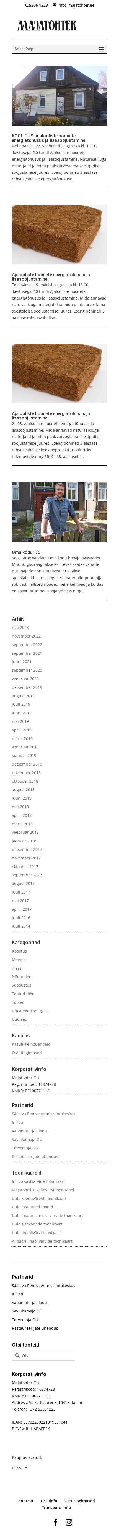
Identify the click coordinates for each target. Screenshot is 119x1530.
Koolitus (19, 951)
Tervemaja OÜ (25, 1147)
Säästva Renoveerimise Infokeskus (43, 1113)
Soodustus (21, 985)
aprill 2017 (22, 909)
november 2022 (26, 636)
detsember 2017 (27, 849)
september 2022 (27, 644)
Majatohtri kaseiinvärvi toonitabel (43, 1190)
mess (17, 968)
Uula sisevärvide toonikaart (37, 1224)
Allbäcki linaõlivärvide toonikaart (42, 1241)
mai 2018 (20, 806)
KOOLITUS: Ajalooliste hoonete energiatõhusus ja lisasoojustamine (48, 138)
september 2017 (27, 874)
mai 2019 (20, 721)
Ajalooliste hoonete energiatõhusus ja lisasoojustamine (51, 277)
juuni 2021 (22, 661)
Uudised (19, 1019)
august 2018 (23, 789)
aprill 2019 (22, 730)
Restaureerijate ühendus (35, 1156)
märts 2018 (22, 824)
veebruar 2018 (25, 832)
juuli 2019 (21, 704)
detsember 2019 (27, 687)
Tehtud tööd (23, 993)
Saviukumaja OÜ (27, 1139)
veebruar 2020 (25, 678)
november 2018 (26, 772)
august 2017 (23, 883)
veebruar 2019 (25, 746)
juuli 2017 (21, 892)
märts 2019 (22, 738)
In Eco (17, 1122)
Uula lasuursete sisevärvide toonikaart (47, 1215)
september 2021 (27, 653)
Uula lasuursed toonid (32, 1206)
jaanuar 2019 (24, 755)
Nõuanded (22, 976)
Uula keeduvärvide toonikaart (39, 1198)
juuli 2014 (21, 926)
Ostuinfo (49, 1500)
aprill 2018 (22, 815)
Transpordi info (56, 1507)
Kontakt (25, 1500)
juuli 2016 (21, 917)
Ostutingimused (27, 1052)
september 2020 (27, 670)
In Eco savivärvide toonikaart (38, 1181)
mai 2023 (20, 627)
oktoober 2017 (25, 866)
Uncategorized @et (29, 1011)
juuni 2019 (22, 712)
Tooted (18, 1002)
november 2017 (26, 858)
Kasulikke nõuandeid (31, 1044)
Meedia (19, 959)
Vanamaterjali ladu (29, 1131)
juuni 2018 (22, 798)
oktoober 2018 (25, 781)
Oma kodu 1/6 (26, 552)
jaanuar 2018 (24, 840)
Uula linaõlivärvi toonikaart (37, 1232)
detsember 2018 (27, 764)
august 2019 (23, 696)
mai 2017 (20, 900)
